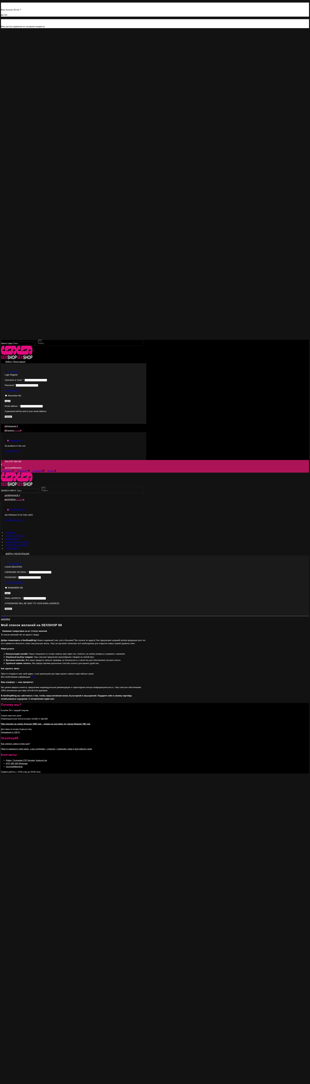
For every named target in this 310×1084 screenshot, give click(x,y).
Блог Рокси (12, 539)
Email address (12, 406)
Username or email (14, 380)
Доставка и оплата (16, 545)
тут (33, 677)
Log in (7, 401)
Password (10, 385)
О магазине (12, 548)
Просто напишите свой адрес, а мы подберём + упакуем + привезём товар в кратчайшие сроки (46, 749)
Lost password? (12, 390)
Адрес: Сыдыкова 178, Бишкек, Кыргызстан (26, 760)
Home (3, 617)
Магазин (10, 533)
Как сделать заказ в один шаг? (15, 744)
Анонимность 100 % (10, 732)
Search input (6, 343)
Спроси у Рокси (15, 536)
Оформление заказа (17, 542)
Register (8, 417)
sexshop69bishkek (14, 767)
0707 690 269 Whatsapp (17, 763)
